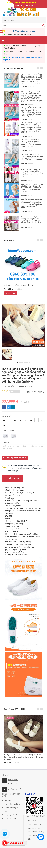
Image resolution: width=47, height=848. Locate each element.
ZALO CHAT (30, 794)
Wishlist (19, 5)
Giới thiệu (8, 800)
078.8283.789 (12, 783)
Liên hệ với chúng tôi (12, 818)
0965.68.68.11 (13, 780)
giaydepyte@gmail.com (16, 789)
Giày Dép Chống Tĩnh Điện (35, 837)
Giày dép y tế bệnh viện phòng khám (18, 285)
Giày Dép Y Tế (33, 821)
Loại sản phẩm (8, 20)
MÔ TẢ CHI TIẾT (12, 478)
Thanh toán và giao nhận (11, 809)
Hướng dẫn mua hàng (12, 804)
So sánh (30, 5)
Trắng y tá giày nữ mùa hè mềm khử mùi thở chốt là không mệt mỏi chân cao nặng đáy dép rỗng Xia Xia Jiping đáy (32, 172)
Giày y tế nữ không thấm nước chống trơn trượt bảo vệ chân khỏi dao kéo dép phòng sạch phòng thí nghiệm (23, 756)
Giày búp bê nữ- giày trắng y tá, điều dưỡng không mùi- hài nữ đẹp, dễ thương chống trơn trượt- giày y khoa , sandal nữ (32, 157)
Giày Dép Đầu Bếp (34, 824)
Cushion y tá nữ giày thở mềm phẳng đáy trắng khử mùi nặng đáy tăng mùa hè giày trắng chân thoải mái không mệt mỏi (32, 220)
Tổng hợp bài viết (11, 815)
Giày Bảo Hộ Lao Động (36, 832)
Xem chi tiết (10, 293)
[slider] (6, 391)
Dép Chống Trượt (34, 828)
